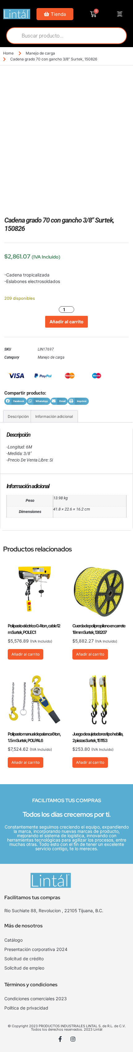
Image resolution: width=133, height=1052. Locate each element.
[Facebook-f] (60, 1039)
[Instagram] (73, 1039)
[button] (15, 401)
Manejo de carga (40, 53)
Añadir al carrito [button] (25, 654)
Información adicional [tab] (54, 416)
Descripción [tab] (18, 416)
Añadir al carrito (66, 321)
